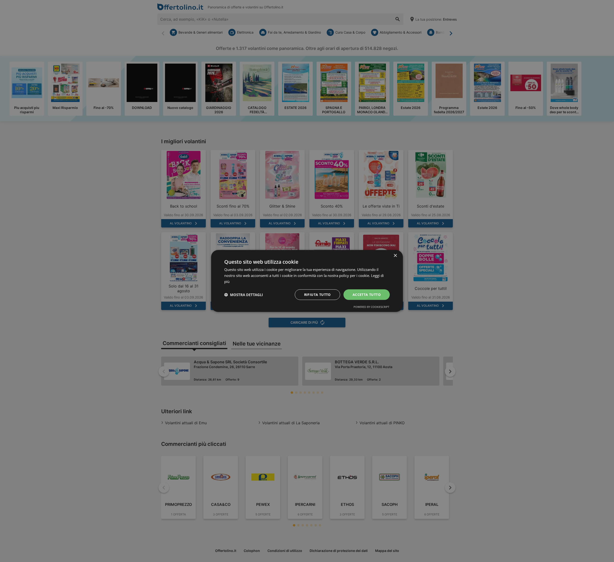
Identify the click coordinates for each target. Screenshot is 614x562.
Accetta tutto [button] (367, 294)
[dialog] (307, 281)
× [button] (395, 255)
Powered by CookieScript (371, 307)
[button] (243, 294)
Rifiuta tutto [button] (317, 294)
